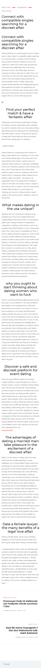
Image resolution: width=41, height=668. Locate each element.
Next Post (33, 624)
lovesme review (7, 430)
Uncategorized (22, 7)
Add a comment (7, 11)
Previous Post (10, 597)
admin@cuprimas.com (9, 611)
